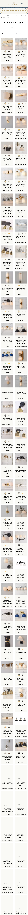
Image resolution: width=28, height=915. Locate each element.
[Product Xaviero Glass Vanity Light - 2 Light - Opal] (7, 485)
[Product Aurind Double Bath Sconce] (21, 355)
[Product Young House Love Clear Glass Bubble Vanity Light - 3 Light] (7, 433)
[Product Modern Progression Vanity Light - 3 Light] (7, 849)
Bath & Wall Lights (10, 15)
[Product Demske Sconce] (7, 381)
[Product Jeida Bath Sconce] (21, 797)
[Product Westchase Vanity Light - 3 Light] (21, 667)
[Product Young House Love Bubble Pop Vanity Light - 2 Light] (21, 615)
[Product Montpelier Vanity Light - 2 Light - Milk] (21, 511)
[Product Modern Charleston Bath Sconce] (7, 563)
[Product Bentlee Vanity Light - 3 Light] (21, 745)
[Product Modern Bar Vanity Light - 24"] (7, 771)
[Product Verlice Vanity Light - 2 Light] (21, 174)
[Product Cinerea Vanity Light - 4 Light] (7, 407)
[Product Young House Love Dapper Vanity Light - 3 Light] (7, 44)
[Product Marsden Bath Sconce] (21, 303)
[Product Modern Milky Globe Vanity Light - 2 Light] (7, 589)
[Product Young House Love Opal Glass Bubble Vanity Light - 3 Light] (7, 303)
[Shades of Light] (14, 3)
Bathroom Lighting (20, 15)
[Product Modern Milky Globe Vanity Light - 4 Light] (7, 875)
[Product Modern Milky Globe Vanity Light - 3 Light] (7, 174)
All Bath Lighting (5, 17)
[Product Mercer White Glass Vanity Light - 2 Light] (21, 122)
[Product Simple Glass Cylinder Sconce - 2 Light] (21, 485)
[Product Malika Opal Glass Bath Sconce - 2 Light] (7, 797)
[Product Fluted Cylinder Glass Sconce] (21, 277)
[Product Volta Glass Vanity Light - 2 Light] (21, 823)
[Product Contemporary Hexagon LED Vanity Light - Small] (7, 719)
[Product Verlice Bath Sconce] (21, 693)
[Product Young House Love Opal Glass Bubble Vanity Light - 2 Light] (7, 537)
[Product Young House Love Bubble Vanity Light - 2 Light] (21, 433)
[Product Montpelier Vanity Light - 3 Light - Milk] (21, 563)
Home (2, 15)
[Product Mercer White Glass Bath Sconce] (7, 823)
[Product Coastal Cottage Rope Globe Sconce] (7, 745)
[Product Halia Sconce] (7, 641)
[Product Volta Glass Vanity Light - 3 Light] (7, 459)
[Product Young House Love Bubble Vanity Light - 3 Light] (7, 251)
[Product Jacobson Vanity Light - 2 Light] (21, 459)
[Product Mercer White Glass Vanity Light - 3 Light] (7, 70)
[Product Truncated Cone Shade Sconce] (21, 148)
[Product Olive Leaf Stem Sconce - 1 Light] (7, 122)
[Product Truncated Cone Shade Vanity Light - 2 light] (21, 329)
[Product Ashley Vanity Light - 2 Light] (7, 148)
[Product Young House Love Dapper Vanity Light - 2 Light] (7, 225)
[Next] (12, 51)
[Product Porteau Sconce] (21, 641)
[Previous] (3, 51)
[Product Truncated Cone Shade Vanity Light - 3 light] (21, 719)
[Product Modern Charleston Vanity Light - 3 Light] (21, 537)
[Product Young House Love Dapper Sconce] (21, 407)
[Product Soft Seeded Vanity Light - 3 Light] (21, 771)
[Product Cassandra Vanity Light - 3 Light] (7, 901)
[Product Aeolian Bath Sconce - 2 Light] (21, 381)
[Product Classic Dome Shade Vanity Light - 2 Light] (21, 251)
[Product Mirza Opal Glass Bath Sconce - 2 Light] (7, 277)
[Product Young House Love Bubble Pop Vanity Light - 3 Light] (7, 355)
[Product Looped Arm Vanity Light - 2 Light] (21, 200)
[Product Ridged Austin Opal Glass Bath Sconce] (21, 901)
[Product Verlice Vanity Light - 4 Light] (7, 329)
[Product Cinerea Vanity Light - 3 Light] (21, 225)
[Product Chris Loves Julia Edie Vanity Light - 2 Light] (21, 70)
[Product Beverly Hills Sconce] (21, 849)
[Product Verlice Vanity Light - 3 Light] (21, 44)
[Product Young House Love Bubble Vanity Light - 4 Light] (7, 693)
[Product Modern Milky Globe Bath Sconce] (7, 96)
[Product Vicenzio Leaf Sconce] (21, 875)
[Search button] (22, 3)
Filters (4, 34)
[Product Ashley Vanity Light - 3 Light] (7, 667)
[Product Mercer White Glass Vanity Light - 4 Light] (21, 589)
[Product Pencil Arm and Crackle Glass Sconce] (7, 511)
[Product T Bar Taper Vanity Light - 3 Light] (7, 615)
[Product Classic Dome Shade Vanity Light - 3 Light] (7, 200)
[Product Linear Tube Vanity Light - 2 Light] (21, 96)
